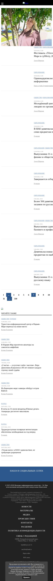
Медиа (26, 515)
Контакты (26, 523)
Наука (4, 404)
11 (4, 299)
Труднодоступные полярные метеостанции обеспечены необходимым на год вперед (19, 430)
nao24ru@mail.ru (26, 549)
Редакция (37, 136)
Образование (39, 72)
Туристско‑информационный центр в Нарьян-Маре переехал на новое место (20, 325)
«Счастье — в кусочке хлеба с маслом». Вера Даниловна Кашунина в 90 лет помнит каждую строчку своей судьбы (21, 367)
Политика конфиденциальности (26, 531)
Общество (38, 47)
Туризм (13, 319)
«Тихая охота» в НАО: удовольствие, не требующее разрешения (18, 451)
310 (15, 299)
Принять (26, 577)
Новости (26, 507)
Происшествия (26, 519)
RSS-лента (26, 557)
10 (49, 295)
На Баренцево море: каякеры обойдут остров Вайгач (20, 389)
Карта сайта (26, 553)
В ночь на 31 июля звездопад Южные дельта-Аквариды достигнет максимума (20, 410)
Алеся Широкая (39, 60)
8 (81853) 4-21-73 (26, 545)
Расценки (26, 527)
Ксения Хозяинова (7, 330)
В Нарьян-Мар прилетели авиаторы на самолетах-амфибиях (17, 346)
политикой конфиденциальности (20, 566)
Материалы (26, 511)
